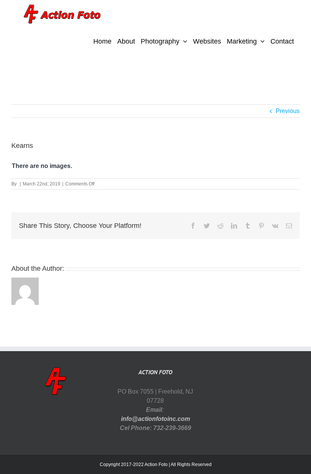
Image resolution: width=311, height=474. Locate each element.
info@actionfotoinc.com (155, 419)
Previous (288, 111)
